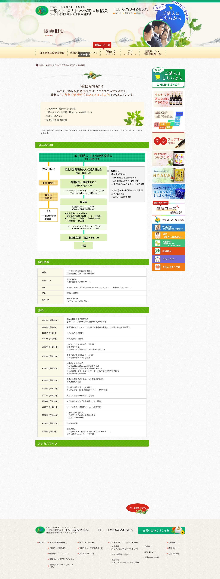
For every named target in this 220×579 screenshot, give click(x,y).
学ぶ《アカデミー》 (87, 543)
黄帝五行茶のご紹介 (87, 554)
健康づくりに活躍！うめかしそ (62, 559)
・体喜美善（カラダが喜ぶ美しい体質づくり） (124, 547)
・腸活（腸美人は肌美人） (121, 554)
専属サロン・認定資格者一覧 (91, 548)
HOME (118, 13)
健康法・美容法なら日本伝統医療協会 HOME (56, 65)
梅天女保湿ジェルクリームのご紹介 (61, 566)
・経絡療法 (147, 546)
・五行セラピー (149, 552)
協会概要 (140, 13)
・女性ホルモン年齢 (151, 557)
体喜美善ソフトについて (59, 554)
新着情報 (128, 13)
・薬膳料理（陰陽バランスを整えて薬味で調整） (125, 561)
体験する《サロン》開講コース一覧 (124, 543)
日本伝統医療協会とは (58, 543)
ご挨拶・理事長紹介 (57, 548)
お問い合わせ (173, 554)
